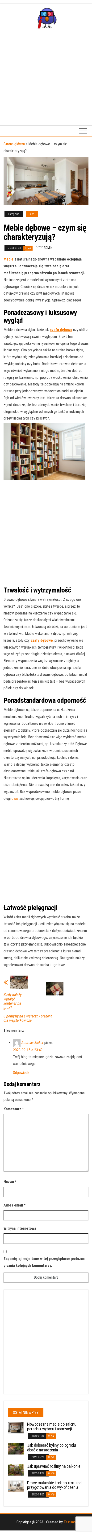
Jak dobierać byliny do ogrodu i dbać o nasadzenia (52, 1447)
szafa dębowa (61, 329)
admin (48, 248)
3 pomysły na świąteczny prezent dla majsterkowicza (28, 1018)
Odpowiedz (21, 1072)
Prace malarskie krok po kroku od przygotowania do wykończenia (54, 1485)
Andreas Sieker (32, 1042)
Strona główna (14, 144)
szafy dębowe (41, 640)
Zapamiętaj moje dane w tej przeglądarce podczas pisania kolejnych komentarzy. (44, 1262)
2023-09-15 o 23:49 (27, 1050)
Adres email (14, 1205)
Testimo (70, 1522)
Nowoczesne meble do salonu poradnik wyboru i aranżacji (51, 1426)
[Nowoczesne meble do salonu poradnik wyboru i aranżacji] (16, 1427)
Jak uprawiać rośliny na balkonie (53, 1466)
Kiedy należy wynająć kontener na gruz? (12, 1001)
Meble (8, 259)
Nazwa (10, 1182)
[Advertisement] (46, 77)
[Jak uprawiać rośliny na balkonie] (16, 1469)
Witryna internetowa (20, 1228)
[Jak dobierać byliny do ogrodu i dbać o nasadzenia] (16, 1448)
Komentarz (14, 1109)
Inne (31, 214)
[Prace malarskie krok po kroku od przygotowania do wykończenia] (16, 1486)
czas (15, 798)
